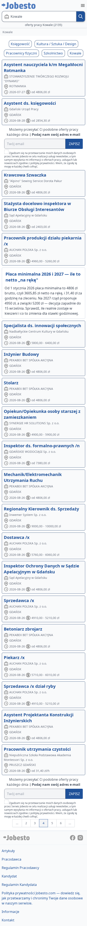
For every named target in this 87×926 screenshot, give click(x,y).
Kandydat (9, 876)
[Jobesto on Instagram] (80, 837)
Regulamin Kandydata (19, 884)
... (17, 823)
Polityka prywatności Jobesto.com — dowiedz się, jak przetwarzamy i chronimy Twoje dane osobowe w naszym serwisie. (42, 898)
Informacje (10, 911)
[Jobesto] (18, 5)
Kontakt (8, 920)
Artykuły (8, 850)
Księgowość (20, 44)
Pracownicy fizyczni (21, 53)
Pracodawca (11, 859)
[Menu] (82, 5)
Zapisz (74, 143)
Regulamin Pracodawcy (20, 867)
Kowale (75, 53)
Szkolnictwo (53, 53)
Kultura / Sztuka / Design (56, 44)
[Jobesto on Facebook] (73, 837)
